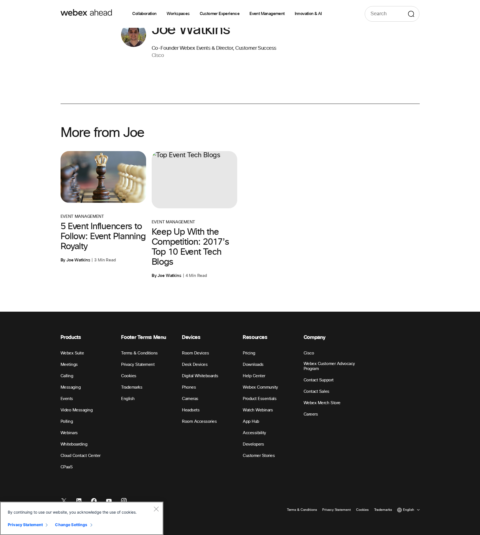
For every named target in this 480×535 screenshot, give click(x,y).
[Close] (156, 509)
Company (314, 337)
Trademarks (131, 387)
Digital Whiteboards (200, 376)
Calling (67, 376)
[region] (81, 518)
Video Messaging (77, 410)
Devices (191, 337)
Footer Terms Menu (143, 337)
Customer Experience (220, 14)
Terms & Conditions (139, 353)
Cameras (190, 399)
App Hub (251, 421)
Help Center (254, 376)
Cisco (309, 353)
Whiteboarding (74, 444)
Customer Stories (259, 456)
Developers (253, 444)
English (128, 399)
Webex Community (260, 387)
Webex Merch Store (322, 403)
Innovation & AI (308, 14)
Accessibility (254, 433)
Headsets (190, 410)
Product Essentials (259, 399)
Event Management (266, 14)
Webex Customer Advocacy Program (329, 366)
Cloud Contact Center (81, 456)
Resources (255, 337)
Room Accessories (199, 421)
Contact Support (319, 380)
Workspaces (178, 14)
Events (67, 399)
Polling (67, 421)
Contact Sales (316, 391)
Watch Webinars (258, 410)
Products (71, 337)
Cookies (128, 376)
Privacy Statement (137, 364)
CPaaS (67, 467)
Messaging (71, 387)
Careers (311, 414)
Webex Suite (72, 353)
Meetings (69, 364)
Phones (189, 387)
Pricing (249, 353)
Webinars (69, 433)
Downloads (253, 364)
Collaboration (144, 14)
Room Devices (195, 353)
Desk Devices (195, 364)
